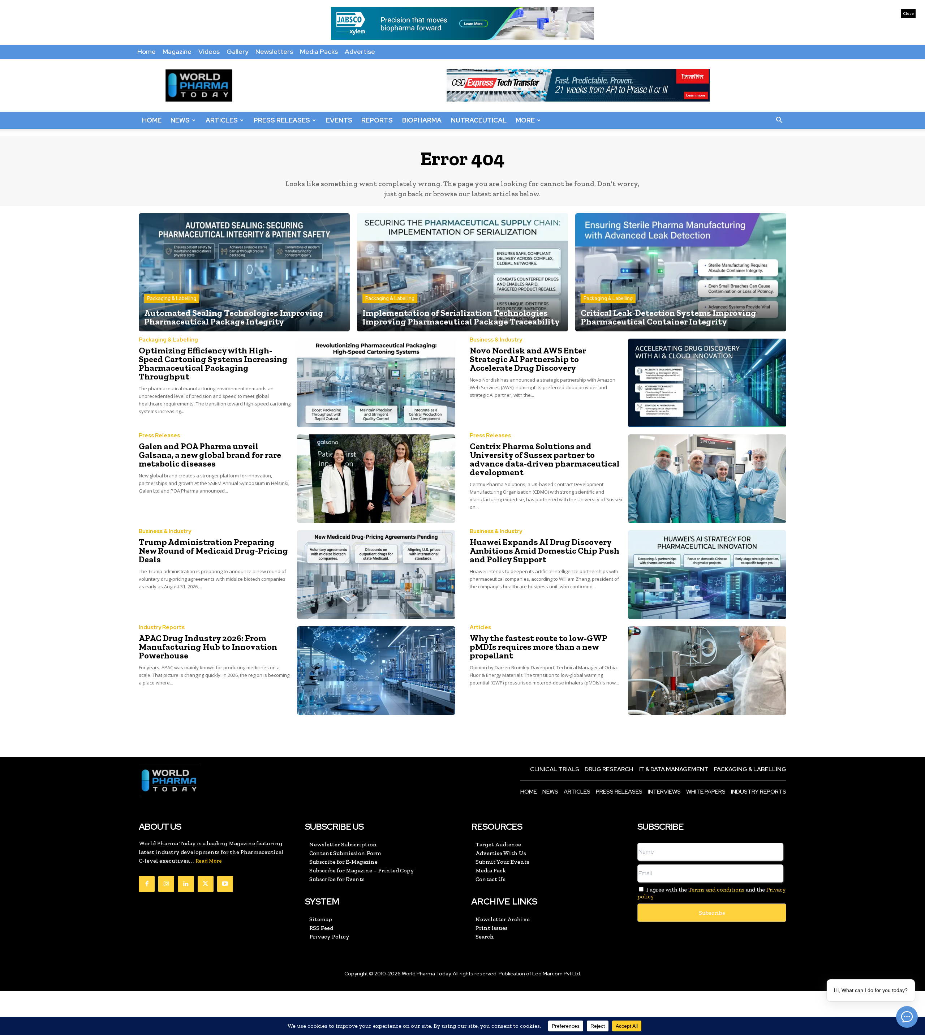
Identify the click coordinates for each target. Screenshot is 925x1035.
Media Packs (319, 51)
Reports (377, 120)
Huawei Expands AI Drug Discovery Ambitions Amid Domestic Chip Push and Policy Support (544, 550)
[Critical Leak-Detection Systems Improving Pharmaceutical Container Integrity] (680, 272)
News (180, 120)
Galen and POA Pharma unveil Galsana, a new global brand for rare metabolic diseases (210, 455)
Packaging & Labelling (171, 298)
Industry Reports (162, 627)
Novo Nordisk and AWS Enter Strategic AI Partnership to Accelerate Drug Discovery (528, 359)
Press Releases (282, 120)
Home (146, 51)
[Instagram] (166, 884)
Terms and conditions (716, 889)
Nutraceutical (479, 120)
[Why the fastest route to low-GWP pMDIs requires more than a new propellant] (707, 670)
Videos (209, 51)
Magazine (177, 51)
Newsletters (274, 51)
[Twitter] (206, 884)
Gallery (238, 51)
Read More (208, 861)
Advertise (360, 51)
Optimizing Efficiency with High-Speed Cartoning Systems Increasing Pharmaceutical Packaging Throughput (213, 363)
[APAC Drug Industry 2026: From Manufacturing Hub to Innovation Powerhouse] (376, 670)
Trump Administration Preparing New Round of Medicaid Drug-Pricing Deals (213, 550)
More (525, 120)
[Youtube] (225, 884)
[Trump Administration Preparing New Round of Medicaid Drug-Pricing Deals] (376, 574)
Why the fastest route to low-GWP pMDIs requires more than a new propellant (538, 647)
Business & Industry (496, 340)
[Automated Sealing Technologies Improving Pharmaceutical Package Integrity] (244, 272)
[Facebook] (147, 884)
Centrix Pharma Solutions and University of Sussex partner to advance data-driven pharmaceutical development (545, 459)
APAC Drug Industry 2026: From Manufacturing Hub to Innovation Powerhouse (208, 647)
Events (339, 120)
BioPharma (422, 120)
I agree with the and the (711, 893)
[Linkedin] (186, 884)
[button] (779, 120)
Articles (222, 120)
